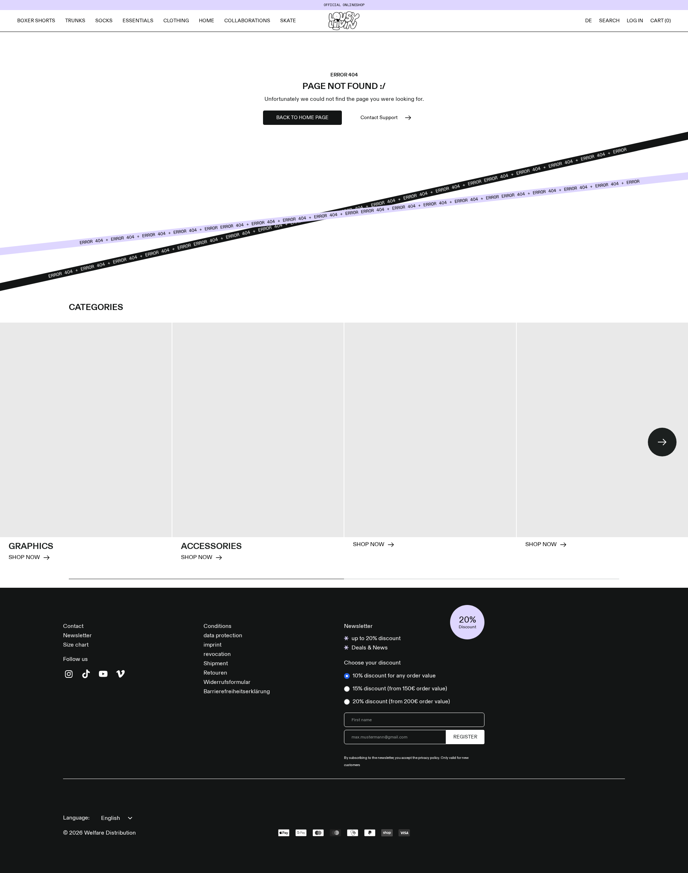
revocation (217, 654)
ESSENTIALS (138, 20)
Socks (104, 20)
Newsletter (77, 636)
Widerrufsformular (227, 682)
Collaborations (247, 20)
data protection (223, 636)
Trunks (75, 20)
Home (206, 20)
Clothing (176, 20)
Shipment (216, 664)
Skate (288, 20)
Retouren (215, 673)
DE (588, 20)
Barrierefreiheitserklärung (237, 692)
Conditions (217, 626)
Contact (73, 626)
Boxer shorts (36, 20)
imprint (212, 645)
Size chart (76, 645)
